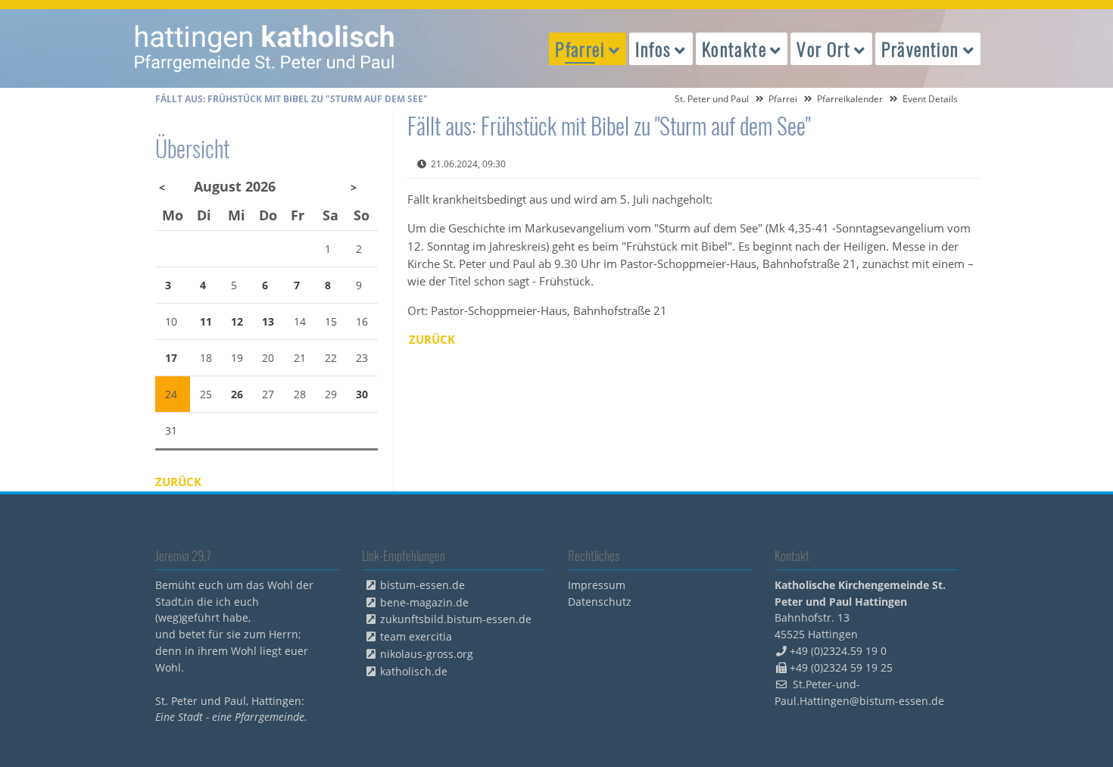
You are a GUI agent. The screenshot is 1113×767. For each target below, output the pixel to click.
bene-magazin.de (424, 602)
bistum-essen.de (422, 585)
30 (362, 394)
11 (206, 321)
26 (237, 394)
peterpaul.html (265, 48)
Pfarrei (782, 98)
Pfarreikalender (850, 98)
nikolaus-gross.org (426, 654)
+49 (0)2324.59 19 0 (838, 651)
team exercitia (416, 636)
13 (268, 321)
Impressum (596, 585)
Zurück (432, 339)
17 (171, 358)
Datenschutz (599, 601)
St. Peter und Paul (712, 98)
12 (237, 321)
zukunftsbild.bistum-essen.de (456, 619)
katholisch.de (413, 671)
